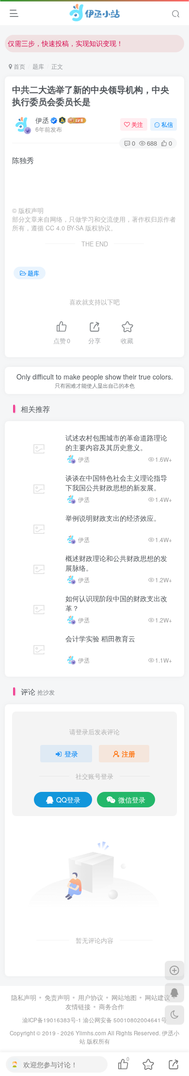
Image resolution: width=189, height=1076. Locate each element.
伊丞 (42, 120)
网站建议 (157, 997)
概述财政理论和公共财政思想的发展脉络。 (116, 563)
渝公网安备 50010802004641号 (125, 1020)
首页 (18, 66)
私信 (167, 124)
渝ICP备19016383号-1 (51, 1020)
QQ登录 (68, 799)
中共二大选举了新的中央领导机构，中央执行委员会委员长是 (90, 95)
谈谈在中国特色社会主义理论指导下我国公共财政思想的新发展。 (116, 482)
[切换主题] (174, 1015)
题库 (38, 66)
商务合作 (111, 1006)
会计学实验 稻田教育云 (100, 638)
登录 (71, 753)
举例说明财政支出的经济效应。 (112, 518)
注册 (128, 753)
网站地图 (124, 997)
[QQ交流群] (174, 992)
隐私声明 (23, 997)
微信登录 (131, 799)
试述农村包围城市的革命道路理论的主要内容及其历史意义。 (116, 442)
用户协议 (90, 997)
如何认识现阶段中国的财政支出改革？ (116, 603)
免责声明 (57, 997)
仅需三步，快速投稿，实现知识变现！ (65, 43)
